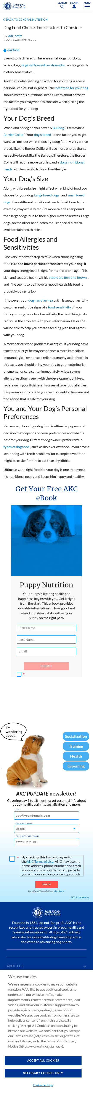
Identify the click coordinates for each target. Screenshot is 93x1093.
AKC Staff (15, 36)
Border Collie (13, 134)
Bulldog (58, 128)
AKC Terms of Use (40, 861)
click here (59, 891)
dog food (13, 50)
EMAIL (17, 810)
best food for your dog (71, 88)
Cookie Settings (43, 1085)
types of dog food (16, 447)
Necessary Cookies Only (43, 1073)
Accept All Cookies (43, 1060)
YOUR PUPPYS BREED (23, 823)
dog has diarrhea (40, 300)
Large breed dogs (46, 195)
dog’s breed (42, 134)
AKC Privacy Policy (80, 897)
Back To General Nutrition (27, 19)
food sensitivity (59, 307)
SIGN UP (46, 884)
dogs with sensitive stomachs (43, 65)
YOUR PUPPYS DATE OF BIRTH (27, 836)
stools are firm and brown (68, 277)
